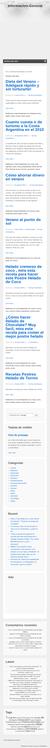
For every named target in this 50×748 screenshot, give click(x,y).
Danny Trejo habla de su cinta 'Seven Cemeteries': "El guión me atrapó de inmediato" (25, 521)
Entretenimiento (17, 481)
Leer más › (10, 108)
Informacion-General (25, 6)
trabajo (40, 729)
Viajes (17, 164)
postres (17, 402)
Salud (17, 113)
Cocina (17, 258)
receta (13, 116)
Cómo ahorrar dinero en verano (25, 177)
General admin (30, 229)
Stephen (12, 634)
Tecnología (15, 498)
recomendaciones (11, 729)
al (31, 258)
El (29, 720)
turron (28, 402)
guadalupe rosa (13, 642)
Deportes (14, 470)
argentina (12, 718)
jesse (10, 638)
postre (8, 368)
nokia (18, 726)
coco (7, 311)
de (39, 258)
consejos (37, 718)
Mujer (17, 211)
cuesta (19, 167)
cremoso (12, 311)
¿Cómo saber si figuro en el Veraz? (31, 642)
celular (18, 718)
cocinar (22, 366)
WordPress (43, 746)
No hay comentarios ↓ (35, 95)
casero (33, 308)
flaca (39, 113)
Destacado (9, 213)
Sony (23, 729)
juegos (29, 724)
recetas (17, 116)
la (33, 724)
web (32, 731)
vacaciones (31, 169)
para (26, 726)
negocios (14, 727)
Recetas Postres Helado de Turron (22, 376)
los (35, 724)
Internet (14, 488)
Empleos (14, 478)
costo (14, 167)
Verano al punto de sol (23, 221)
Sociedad (14, 496)
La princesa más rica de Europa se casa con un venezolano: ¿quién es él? (24, 528)
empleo (32, 720)
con (32, 718)
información (11, 724)
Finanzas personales (19, 483)
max (9, 630)
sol (11, 260)
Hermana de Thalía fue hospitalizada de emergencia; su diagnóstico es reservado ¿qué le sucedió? (25, 561)
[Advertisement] (25, 32)
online (22, 726)
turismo (24, 169)
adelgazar (33, 113)
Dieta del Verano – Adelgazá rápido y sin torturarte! (22, 85)
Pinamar (12, 169)
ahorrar (32, 211)
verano (28, 116)
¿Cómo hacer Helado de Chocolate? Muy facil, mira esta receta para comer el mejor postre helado (25, 326)
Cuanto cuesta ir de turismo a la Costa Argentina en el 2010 (25, 126)
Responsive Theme (27, 746)
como (37, 211)
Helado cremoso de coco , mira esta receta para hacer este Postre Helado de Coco (24, 274)
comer (39, 400)
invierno (23, 724)
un (16, 731)
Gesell (34, 167)
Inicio (7, 72)
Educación (15, 476)
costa (32, 164)
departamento (26, 167)
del (10, 720)
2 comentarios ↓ (34, 342)
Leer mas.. (12, 453)
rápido (8, 116)
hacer (34, 366)
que (34, 726)
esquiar (19, 722)
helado (18, 311)
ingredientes (25, 311)
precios (18, 169)
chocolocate (10, 366)
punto (7, 260)
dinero (15, 213)
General (14, 486)
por (32, 726)
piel (30, 726)
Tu (43, 729)
